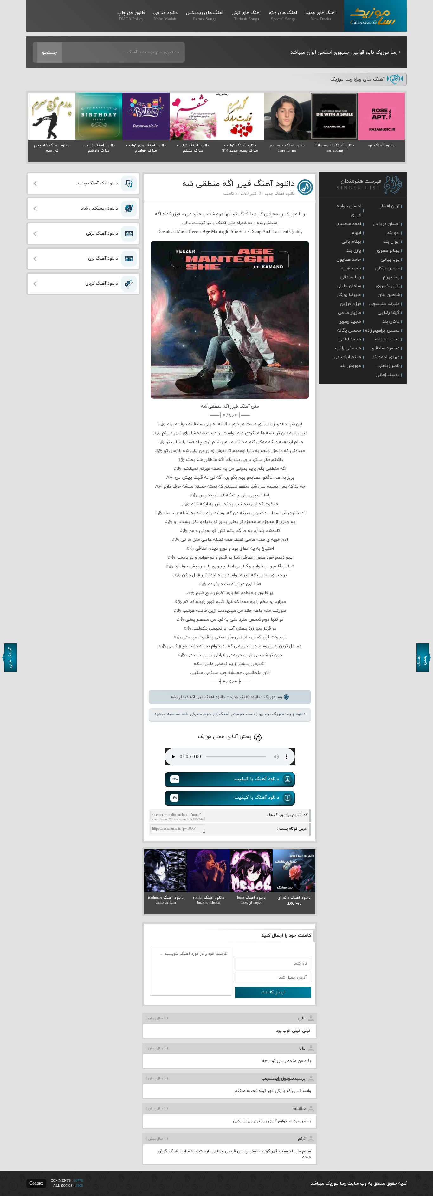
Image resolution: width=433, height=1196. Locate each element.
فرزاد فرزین (350, 304)
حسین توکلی (387, 268)
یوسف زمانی (388, 375)
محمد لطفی (350, 339)
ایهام (356, 233)
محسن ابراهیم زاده (382, 330)
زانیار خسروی (388, 286)
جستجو (49, 52)
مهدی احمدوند (386, 357)
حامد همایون (349, 259)
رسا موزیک (375, 15)
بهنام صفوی (388, 251)
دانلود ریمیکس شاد (99, 208)
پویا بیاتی (390, 259)
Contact (36, 1183)
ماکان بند (391, 322)
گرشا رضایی (389, 313)
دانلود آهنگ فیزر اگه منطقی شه (238, 184)
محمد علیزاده (387, 339)
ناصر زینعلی (389, 366)
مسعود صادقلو (386, 348)
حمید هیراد (350, 268)
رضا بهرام (391, 277)
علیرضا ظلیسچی (384, 304)
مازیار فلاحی (349, 313)
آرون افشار (390, 206)
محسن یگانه (349, 330)
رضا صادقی (350, 277)
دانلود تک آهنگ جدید (97, 183)
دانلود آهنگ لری (103, 258)
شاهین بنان (389, 295)
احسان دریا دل (386, 224)
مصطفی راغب (348, 348)
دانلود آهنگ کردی (101, 284)
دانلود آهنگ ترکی (102, 233)
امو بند (393, 233)
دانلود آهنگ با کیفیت (225, 779)
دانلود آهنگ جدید (280, 193)
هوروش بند (350, 366)
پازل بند (353, 251)
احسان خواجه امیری (349, 210)
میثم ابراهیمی (347, 357)
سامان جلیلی (349, 286)
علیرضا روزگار (349, 295)
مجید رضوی (350, 322)
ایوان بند (392, 242)
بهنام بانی (351, 242)
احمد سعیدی (348, 224)
